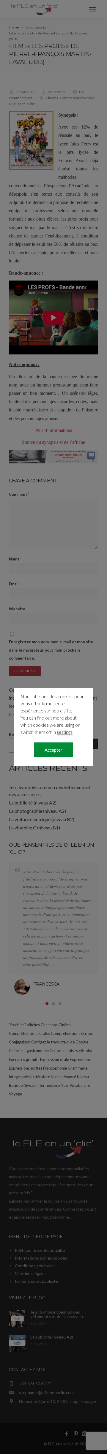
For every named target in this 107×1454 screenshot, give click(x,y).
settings (65, 732)
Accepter (53, 750)
